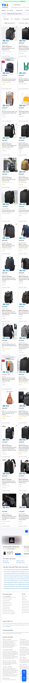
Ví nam (21, 678)
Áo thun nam (22, 648)
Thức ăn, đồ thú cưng (9, 657)
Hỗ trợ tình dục (12, 674)
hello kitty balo (6, 562)
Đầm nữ (24, 640)
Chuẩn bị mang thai (9, 647)
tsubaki (20, 633)
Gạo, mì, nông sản (8, 654)
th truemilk (16, 632)
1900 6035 (8, 626)
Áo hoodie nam (25, 651)
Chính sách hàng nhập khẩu (8, 610)
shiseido (4, 633)
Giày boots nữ (24, 661)
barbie (20, 632)
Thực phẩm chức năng (9, 669)
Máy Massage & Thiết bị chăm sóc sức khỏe (10, 671)
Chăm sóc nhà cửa (10, 658)
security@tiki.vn (12, 613)
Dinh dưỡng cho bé (8, 644)
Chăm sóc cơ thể (8, 670)
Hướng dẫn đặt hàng (6, 602)
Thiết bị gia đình (13, 679)
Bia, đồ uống (7, 655)
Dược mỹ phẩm (13, 675)
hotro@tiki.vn (12, 611)
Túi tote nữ (27, 674)
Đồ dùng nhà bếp (6, 679)
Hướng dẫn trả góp (6, 608)
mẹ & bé (23, 7)
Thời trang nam (23, 647)
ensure (26, 632)
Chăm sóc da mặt (6, 668)
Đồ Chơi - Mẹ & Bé (7, 639)
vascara (4, 632)
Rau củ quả (7, 652)
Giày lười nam (22, 666)
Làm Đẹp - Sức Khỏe (7, 666)
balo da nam (5, 560)
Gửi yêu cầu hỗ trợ (6, 600)
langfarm (8, 633)
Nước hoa (7, 674)
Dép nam (26, 667)
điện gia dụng (14, 7)
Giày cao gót (22, 659)
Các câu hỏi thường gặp (7, 598)
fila (17, 633)
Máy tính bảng (8, 664)
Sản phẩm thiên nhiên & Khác (9, 672)
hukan (12, 633)
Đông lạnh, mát (11, 653)
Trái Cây (4, 651)
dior (7, 632)
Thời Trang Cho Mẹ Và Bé (8, 640)
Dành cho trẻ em (8, 656)
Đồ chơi (14, 640)
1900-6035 (8, 596)
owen (23, 632)
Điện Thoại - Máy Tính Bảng (9, 661)
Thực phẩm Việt (13, 652)
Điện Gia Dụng (6, 678)
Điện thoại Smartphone (7, 662)
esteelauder (11, 632)
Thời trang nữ (23, 639)
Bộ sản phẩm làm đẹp (10, 675)
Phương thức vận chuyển (7, 603)
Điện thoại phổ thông (9, 663)
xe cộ (19, 7)
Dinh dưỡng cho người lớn (10, 645)
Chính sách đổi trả (6, 607)
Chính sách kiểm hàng (7, 605)
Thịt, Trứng (9, 651)
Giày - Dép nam (23, 664)
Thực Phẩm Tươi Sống (8, 649)
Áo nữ (21, 640)
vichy (15, 633)
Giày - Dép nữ (23, 657)
